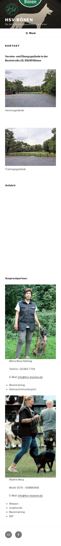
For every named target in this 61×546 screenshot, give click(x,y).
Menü (32, 33)
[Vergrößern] (51, 73)
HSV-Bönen (19, 19)
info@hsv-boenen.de (30, 377)
